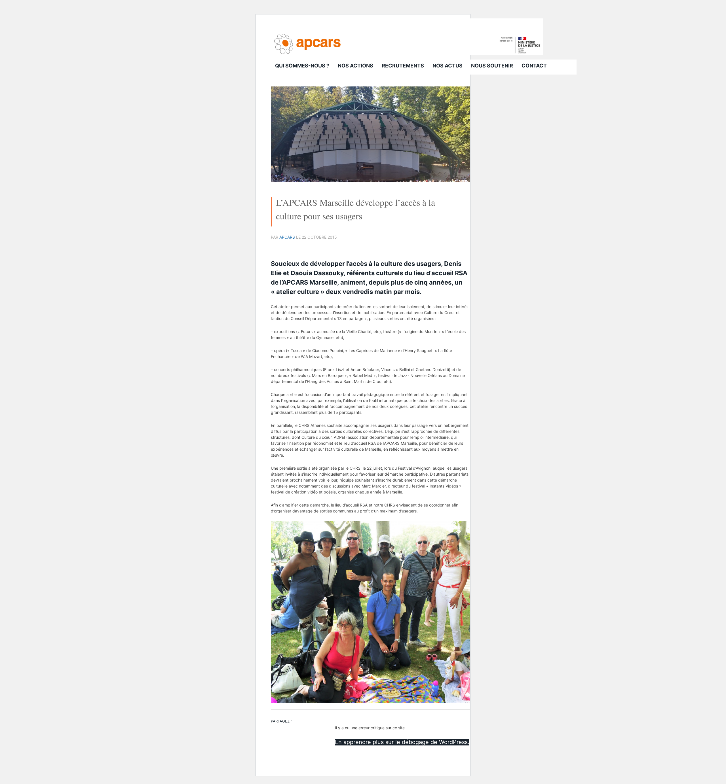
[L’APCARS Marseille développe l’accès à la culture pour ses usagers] (370, 180)
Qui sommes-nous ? (302, 66)
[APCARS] (407, 53)
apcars (287, 237)
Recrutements (403, 66)
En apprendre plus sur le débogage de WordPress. (402, 742)
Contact (534, 66)
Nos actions (355, 66)
